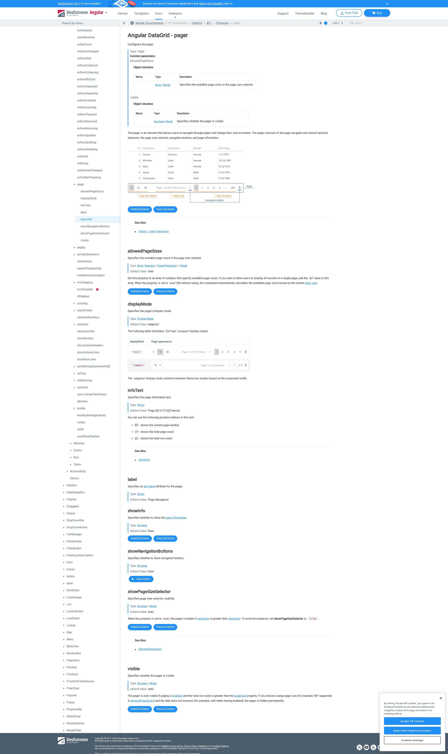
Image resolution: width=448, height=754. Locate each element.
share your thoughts (211, 3)
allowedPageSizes (150, 649)
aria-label (149, 486)
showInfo (144, 459)
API (209, 23)
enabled (178, 695)
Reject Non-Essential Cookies (412, 730)
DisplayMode (145, 318)
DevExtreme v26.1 (69, 3)
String (140, 405)
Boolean (159, 121)
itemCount (234, 618)
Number (150, 265)
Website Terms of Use (172, 746)
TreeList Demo (165, 209)
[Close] (441, 698)
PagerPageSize (166, 265)
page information (176, 517)
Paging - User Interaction (153, 231)
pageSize (203, 618)
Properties (222, 23)
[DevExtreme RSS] (373, 748)
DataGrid (197, 23)
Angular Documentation (149, 23)
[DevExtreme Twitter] (359, 748)
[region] (412, 722)
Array (158, 85)
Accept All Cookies (412, 721)
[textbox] (89, 23)
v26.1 (336, 23)
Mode (166, 85)
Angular (96, 12)
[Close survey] (387, 3)
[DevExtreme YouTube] (366, 748)
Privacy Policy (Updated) (195, 746)
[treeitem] (96, 30)
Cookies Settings (221, 746)
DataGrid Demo (140, 209)
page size (311, 283)
